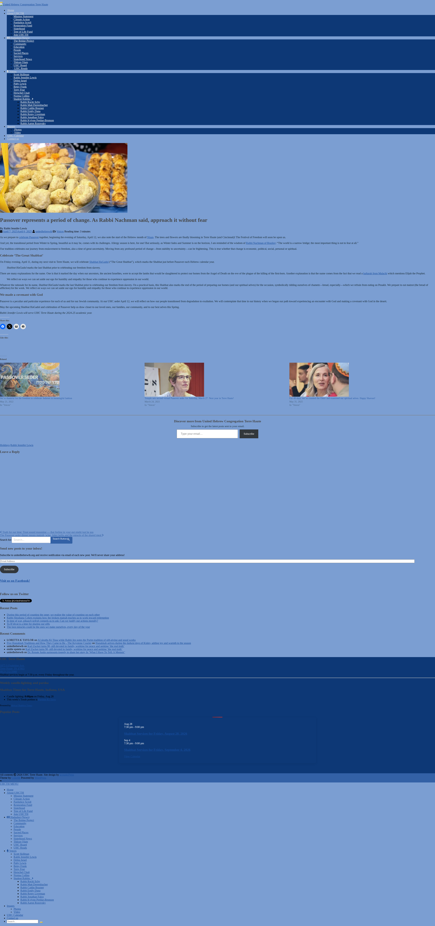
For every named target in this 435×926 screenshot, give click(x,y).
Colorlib (16, 777)
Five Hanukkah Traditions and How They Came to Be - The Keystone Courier (49, 643)
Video (17, 132)
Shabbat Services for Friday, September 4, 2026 (157, 750)
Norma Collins (21, 95)
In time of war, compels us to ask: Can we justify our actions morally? (52, 620)
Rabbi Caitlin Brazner (32, 108)
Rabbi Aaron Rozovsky (33, 123)
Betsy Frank (20, 86)
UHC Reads (21, 68)
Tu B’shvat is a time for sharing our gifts (28, 623)
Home (10, 10)
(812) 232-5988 (8, 671)
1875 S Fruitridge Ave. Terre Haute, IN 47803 (12, 667)
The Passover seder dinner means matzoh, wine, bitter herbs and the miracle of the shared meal (51, 535)
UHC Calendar (15, 135)
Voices (12, 71)
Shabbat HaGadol (99, 261)
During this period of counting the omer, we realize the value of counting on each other (53, 614)
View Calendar (132, 756)
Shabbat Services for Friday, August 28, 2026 (155, 733)
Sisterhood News (23, 59)
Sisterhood (19, 28)
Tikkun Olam (21, 62)
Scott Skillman (21, 74)
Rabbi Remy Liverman (32, 114)
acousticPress (67, 774)
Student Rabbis (23, 99)
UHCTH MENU (9, 783)
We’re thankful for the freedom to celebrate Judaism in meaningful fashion (36, 398)
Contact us (13, 138)
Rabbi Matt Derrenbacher (34, 105)
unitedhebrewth (44, 231)
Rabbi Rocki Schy (30, 102)
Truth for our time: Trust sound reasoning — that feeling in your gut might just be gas (47, 532)
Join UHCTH (21, 34)
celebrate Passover (29, 237)
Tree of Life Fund (23, 31)
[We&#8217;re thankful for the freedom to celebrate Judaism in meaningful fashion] (70, 380)
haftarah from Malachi (375, 273)
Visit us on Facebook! (15, 581)
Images (11, 126)
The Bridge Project (24, 40)
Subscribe (249, 433)
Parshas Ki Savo (47, 699)
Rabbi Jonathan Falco (32, 117)
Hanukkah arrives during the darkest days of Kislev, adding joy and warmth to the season (143, 643)
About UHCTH (15, 13)
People (17, 50)
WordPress (40, 777)
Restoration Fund (23, 25)
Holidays (5, 445)
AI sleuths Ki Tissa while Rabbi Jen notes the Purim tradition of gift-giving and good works (87, 640)
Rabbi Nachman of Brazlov (261, 243)
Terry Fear (19, 89)
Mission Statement (23, 16)
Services (18, 56)
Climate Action (22, 19)
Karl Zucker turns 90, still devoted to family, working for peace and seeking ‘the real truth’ (76, 646)
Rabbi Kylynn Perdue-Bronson (37, 120)
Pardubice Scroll (22, 22)
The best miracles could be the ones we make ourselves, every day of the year (48, 626)
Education (19, 47)
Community (20, 43)
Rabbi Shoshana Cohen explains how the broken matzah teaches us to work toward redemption (58, 617)
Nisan (150, 237)
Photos (18, 129)
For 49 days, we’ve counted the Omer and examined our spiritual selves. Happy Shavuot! (332, 398)
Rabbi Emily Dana (30, 111)
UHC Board (20, 65)
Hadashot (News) (19, 37)
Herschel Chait (22, 92)
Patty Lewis (20, 83)
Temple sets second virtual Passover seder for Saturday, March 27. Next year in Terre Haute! (189, 398)
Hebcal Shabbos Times (21, 705)
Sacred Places (21, 53)
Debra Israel (20, 80)
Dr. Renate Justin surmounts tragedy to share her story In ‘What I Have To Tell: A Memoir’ (76, 652)
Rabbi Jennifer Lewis (25, 77)
